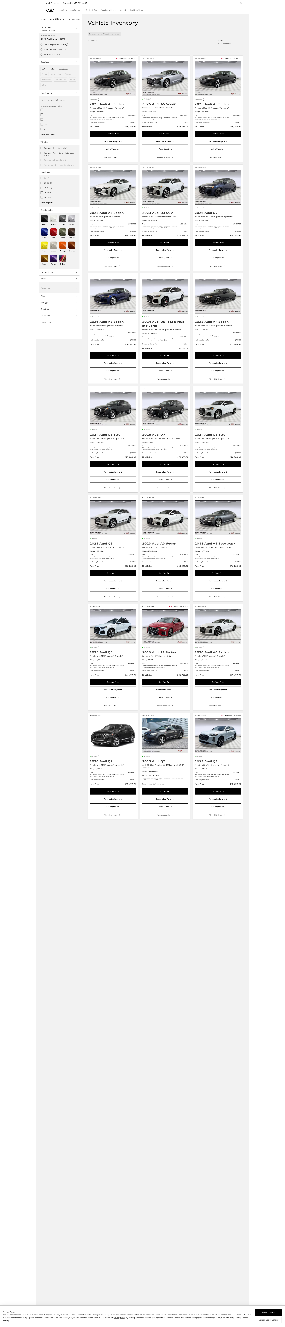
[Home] (50, 10)
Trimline (44, 142)
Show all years (47, 202)
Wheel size (45, 315)
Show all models (48, 134)
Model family (46, 93)
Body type (45, 62)
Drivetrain (45, 309)
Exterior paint (47, 210)
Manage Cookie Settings (268, 1320)
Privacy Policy (119, 1318)
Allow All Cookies (268, 1312)
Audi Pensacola (52, 3)
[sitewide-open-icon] (241, 3)
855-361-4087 (80, 3)
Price (43, 296)
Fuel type (44, 302)
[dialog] (142, 1316)
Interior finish (47, 272)
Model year (45, 172)
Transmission (46, 322)
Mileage (44, 279)
